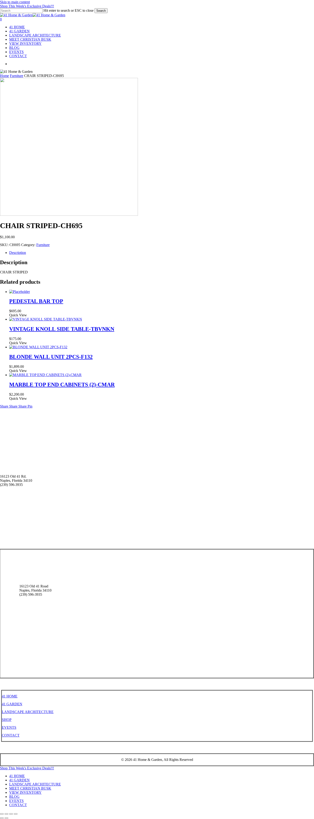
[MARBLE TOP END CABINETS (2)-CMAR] (45, 375)
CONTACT (11, 735)
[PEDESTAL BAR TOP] (19, 292)
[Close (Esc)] (15, 814)
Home (4, 76)
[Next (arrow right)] (6, 818)
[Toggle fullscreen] (6, 814)
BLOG (14, 797)
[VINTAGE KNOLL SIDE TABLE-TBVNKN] (45, 319)
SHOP (6, 720)
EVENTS (9, 727)
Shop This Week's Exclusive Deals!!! (27, 6)
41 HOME (9, 696)
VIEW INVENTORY (25, 792)
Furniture (16, 76)
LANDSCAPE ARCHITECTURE (28, 712)
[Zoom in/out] (2, 814)
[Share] (11, 814)
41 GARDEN (12, 704)
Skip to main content (15, 2)
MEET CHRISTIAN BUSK (30, 788)
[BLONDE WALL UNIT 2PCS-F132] (38, 347)
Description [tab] (17, 253)
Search (101, 10)
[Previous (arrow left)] (2, 818)
